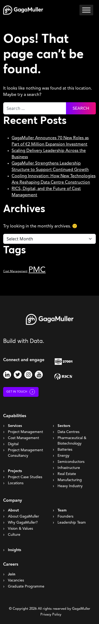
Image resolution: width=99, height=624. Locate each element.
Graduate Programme (26, 586)
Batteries (65, 449)
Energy (63, 456)
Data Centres (68, 432)
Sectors (64, 426)
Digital (13, 444)
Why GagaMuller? (23, 522)
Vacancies (16, 580)
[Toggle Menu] (86, 9)
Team (62, 510)
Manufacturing (70, 480)
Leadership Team (72, 522)
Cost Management (15, 271)
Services (15, 426)
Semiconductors (71, 462)
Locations (15, 483)
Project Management (25, 432)
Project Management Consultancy (25, 453)
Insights (14, 550)
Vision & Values (20, 528)
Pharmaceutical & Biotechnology (72, 440)
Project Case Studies (25, 477)
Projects (15, 471)
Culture (14, 535)
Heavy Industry (70, 486)
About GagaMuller (23, 516)
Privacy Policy (50, 614)
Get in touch (16, 391)
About (13, 510)
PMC (37, 270)
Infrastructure (69, 468)
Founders (65, 516)
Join (11, 574)
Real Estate (67, 474)
